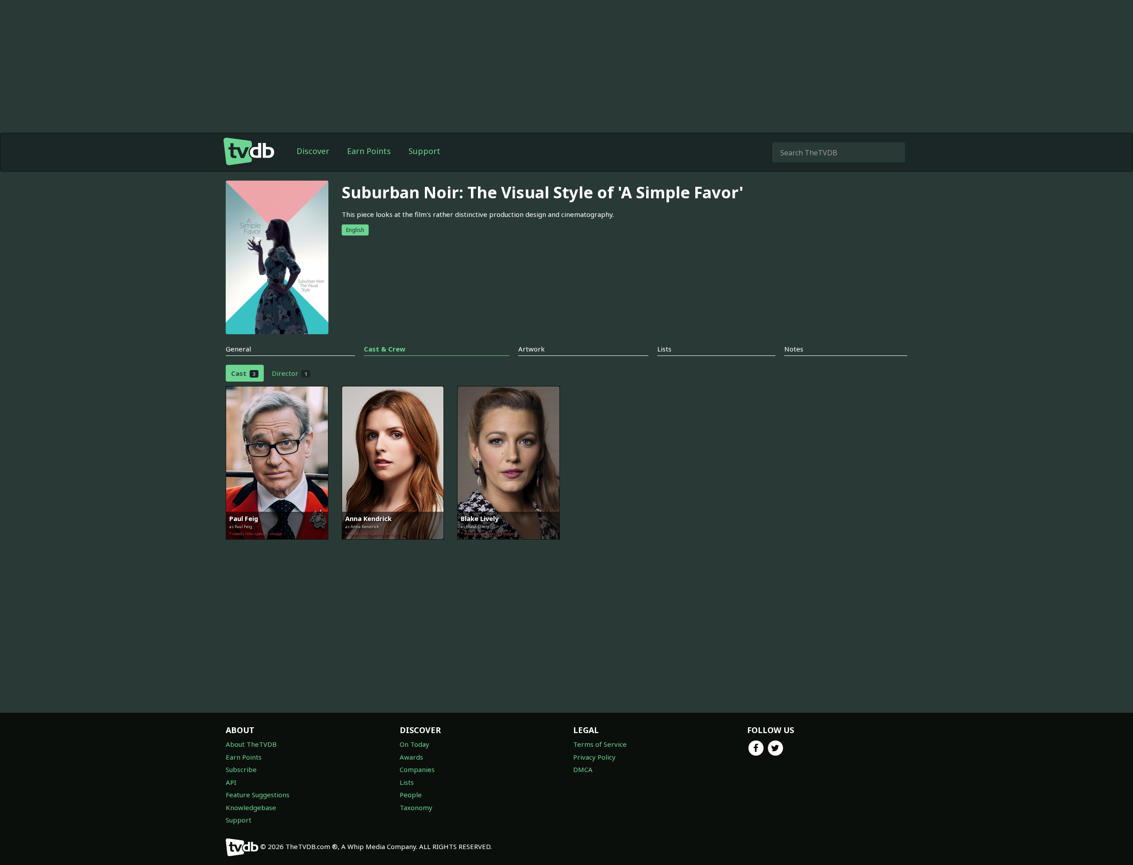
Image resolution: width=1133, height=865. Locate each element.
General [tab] (238, 348)
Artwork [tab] (531, 348)
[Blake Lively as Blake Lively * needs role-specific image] (508, 545)
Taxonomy (416, 807)
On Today (414, 744)
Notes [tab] (793, 348)
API (231, 782)
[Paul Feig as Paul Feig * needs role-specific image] (277, 545)
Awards (411, 757)
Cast (243, 373)
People (411, 794)
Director (289, 373)
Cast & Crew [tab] (384, 348)
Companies (417, 769)
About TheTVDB (251, 744)
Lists (407, 782)
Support (424, 151)
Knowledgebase (251, 807)
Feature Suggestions (257, 794)
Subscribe (241, 769)
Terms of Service (600, 744)
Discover (313, 151)
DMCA (583, 769)
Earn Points (369, 151)
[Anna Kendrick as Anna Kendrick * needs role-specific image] (393, 545)
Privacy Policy (594, 757)
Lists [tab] (664, 348)
